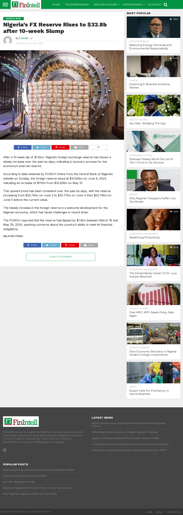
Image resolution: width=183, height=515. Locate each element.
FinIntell (23, 38)
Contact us (173, 512)
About (160, 512)
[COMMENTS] (98, 146)
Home (56, 4)
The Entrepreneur (77, 4)
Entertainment (133, 4)
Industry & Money (106, 4)
